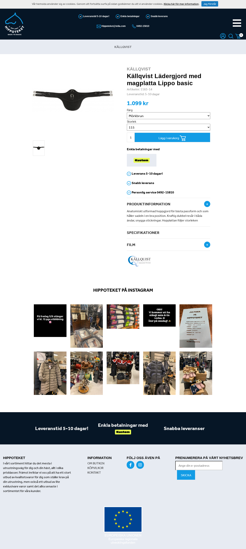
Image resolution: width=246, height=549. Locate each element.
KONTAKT (94, 472)
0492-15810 (142, 26)
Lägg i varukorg (169, 138)
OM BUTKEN (95, 463)
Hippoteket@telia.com (113, 26)
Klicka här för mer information (181, 4)
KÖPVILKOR (95, 468)
